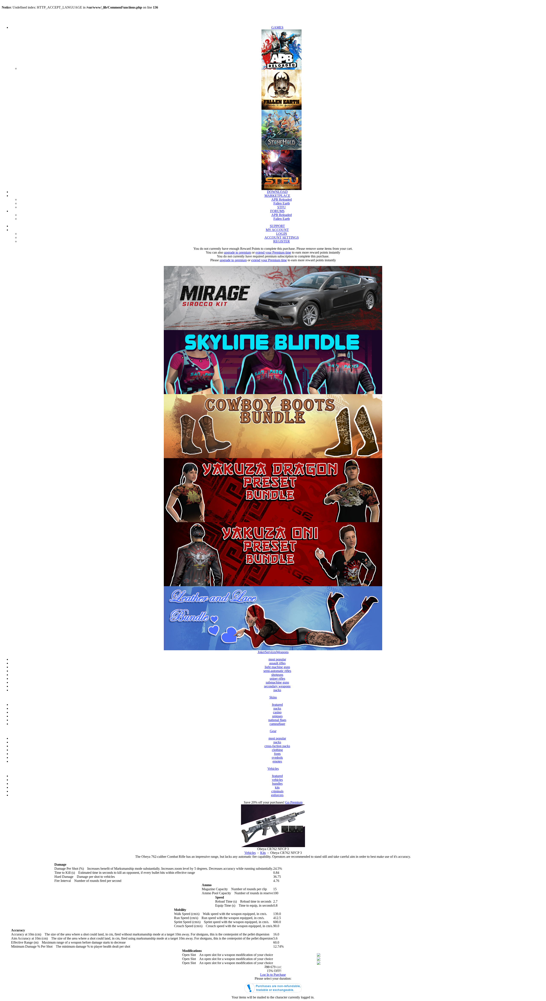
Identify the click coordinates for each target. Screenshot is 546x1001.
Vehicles (273, 768)
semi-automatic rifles (277, 671)
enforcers (277, 795)
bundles (277, 783)
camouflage (277, 724)
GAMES (277, 27)
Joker (261, 652)
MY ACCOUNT (277, 230)
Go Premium (293, 802)
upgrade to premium (237, 252)
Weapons (282, 652)
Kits (263, 853)
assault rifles (277, 663)
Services (270, 652)
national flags (277, 720)
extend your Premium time (273, 252)
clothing (277, 750)
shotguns (277, 675)
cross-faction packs (277, 746)
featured (277, 704)
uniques (277, 716)
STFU (281, 207)
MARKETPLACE (277, 195)
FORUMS (277, 211)
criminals (277, 791)
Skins (273, 697)
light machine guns (277, 667)
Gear (273, 731)
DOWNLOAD (277, 192)
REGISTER (281, 241)
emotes (277, 761)
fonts (277, 753)
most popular (277, 659)
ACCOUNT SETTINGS (281, 237)
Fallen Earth (281, 203)
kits (277, 787)
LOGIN (281, 233)
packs (277, 690)
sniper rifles (277, 678)
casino (277, 712)
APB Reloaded (281, 199)
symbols (277, 757)
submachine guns (277, 682)
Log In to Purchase (273, 974)
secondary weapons (277, 686)
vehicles (277, 780)
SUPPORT (277, 226)
